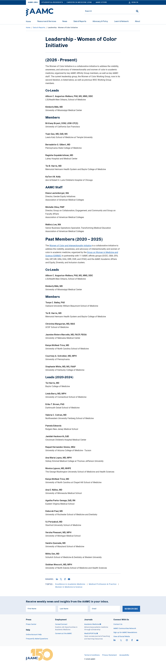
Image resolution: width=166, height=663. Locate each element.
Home (28, 21)
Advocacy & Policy (100, 21)
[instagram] (127, 640)
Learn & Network (121, 21)
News (64, 21)
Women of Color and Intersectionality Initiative (70, 245)
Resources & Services (46, 21)
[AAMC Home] (39, 12)
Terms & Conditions (92, 655)
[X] (62, 579)
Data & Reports (80, 21)
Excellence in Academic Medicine (70, 584)
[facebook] (132, 640)
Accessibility (124, 655)
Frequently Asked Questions (37, 639)
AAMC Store (101, 2)
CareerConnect (61, 624)
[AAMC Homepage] (39, 654)
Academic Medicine (91, 624)
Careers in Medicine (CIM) (79, 2)
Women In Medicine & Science (68, 587)
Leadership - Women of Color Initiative (63, 27)
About (137, 21)
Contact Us (117, 624)
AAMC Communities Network (124, 628)
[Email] (70, 579)
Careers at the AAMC (63, 633)
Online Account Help (34, 634)
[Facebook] (66, 579)
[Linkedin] (58, 579)
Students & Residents (52, 2)
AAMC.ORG (33, 2)
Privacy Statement (109, 655)
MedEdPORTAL (90, 633)
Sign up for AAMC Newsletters (125, 632)
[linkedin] (114, 640)
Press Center (31, 624)
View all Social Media (121, 636)
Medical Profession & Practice (103, 584)
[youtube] (137, 640)
